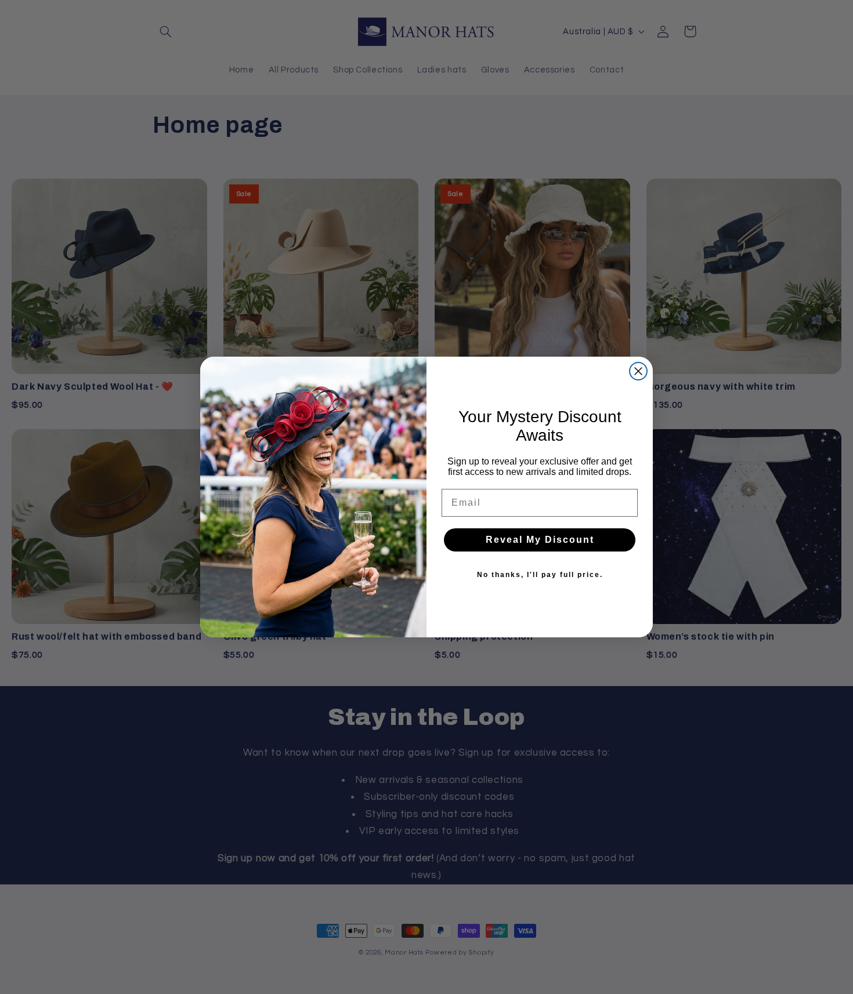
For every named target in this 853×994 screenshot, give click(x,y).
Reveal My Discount (540, 540)
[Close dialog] (638, 371)
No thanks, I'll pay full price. (540, 575)
